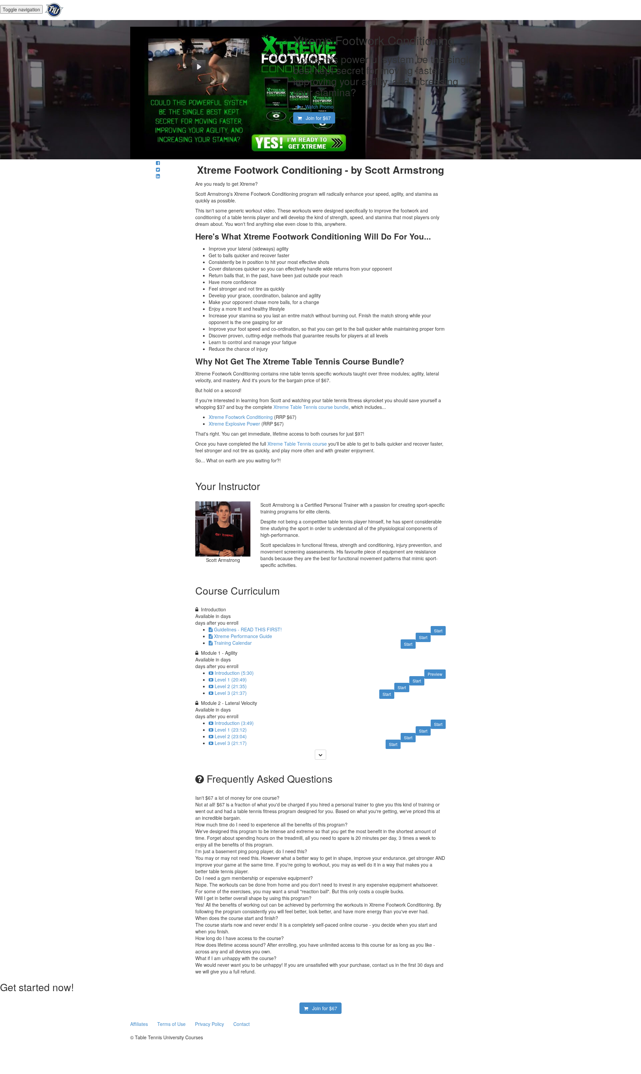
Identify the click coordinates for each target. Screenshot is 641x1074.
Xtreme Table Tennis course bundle (311, 407)
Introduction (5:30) (234, 672)
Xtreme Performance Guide (243, 636)
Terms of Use (172, 1024)
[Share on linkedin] (158, 176)
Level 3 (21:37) (231, 692)
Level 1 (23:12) (231, 729)
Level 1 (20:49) (231, 679)
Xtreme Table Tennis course (297, 443)
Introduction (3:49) (234, 723)
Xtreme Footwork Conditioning (241, 417)
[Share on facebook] (158, 162)
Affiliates (139, 1024)
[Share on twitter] (158, 169)
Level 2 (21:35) (231, 686)
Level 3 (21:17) (231, 743)
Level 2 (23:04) (231, 736)
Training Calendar (233, 642)
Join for (316, 118)
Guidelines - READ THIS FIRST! (248, 629)
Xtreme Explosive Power (234, 423)
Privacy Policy (210, 1024)
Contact (241, 1024)
